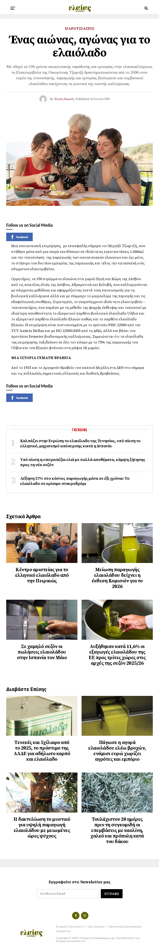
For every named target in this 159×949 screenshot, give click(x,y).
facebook (22, 237)
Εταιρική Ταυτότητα (69, 927)
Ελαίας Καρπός (64, 99)
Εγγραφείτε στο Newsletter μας (80, 882)
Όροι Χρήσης (96, 927)
